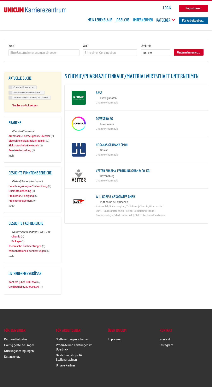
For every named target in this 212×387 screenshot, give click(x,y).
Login (167, 8)
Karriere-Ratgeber (15, 339)
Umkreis (146, 46)
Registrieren (193, 8)
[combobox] (44, 52)
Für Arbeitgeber (192, 20)
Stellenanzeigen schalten (72, 339)
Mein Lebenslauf (100, 20)
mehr (11, 155)
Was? (12, 46)
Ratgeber (163, 20)
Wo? (85, 46)
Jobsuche (122, 20)
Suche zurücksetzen (25, 105)
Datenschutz (12, 357)
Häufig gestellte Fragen (19, 345)
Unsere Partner (65, 365)
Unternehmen (143, 20)
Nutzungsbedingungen (19, 351)
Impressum (115, 339)
